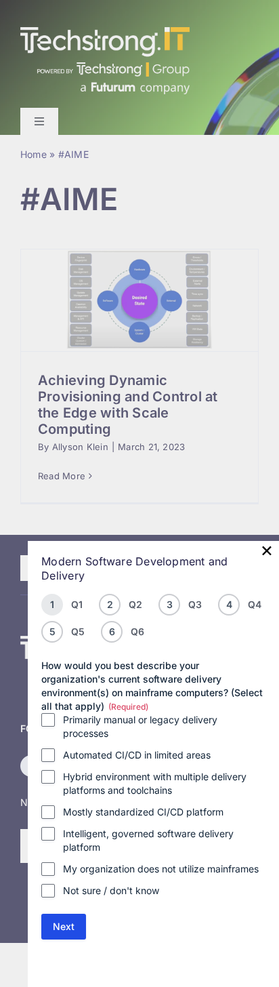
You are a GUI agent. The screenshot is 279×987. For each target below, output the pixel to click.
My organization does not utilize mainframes (161, 868)
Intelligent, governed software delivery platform (148, 840)
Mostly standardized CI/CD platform (143, 812)
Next (63, 926)
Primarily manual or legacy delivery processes (140, 726)
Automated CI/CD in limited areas (137, 755)
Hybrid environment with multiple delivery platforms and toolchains (154, 783)
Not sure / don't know (111, 890)
